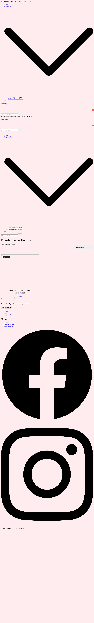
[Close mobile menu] (1, 132)
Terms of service (9, 324)
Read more (20, 296)
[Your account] (2, 109)
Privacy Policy (8, 326)
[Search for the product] (20, 113)
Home (6, 4)
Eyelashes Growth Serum (15, 99)
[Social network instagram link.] (47, 527)
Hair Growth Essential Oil (15, 97)
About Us (7, 323)
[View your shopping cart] (2, 111)
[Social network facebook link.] (47, 420)
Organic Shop (8, 6)
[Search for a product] (2, 106)
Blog (5, 100)
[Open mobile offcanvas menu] (1, 118)
